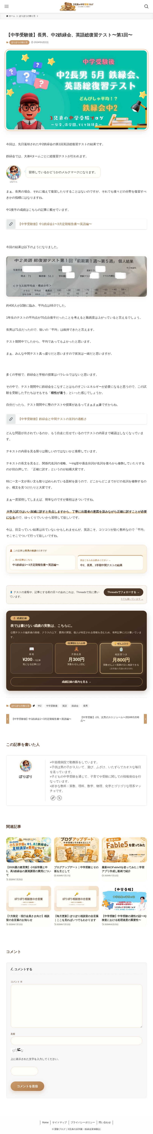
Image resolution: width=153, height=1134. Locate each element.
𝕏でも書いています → (132, 599)
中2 (39, 706)
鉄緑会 (75, 706)
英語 (64, 706)
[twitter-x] (59, 798)
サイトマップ (59, 1122)
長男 (85, 706)
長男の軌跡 (30, 550)
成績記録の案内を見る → (76, 681)
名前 (13, 1034)
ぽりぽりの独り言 (19, 42)
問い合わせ (105, 1122)
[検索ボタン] (146, 6)
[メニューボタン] (6, 6)
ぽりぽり (25, 776)
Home (45, 1122)
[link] (53, 798)
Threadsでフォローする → (123, 592)
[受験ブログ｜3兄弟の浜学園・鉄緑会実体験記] (76, 6)
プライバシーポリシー (83, 1122)
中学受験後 (51, 706)
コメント (16, 981)
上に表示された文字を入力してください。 (35, 1059)
